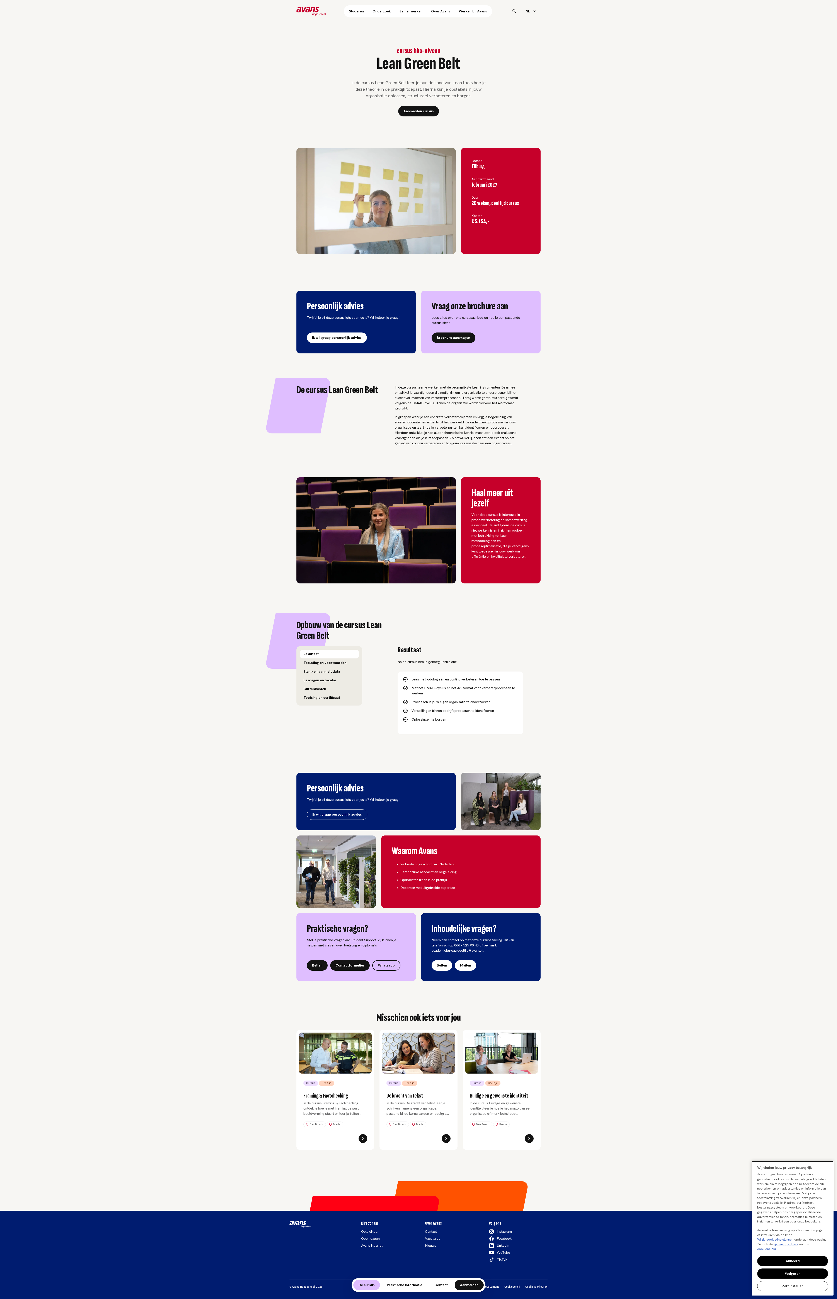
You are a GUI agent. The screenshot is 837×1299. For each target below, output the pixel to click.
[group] (329, 676)
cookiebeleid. (767, 1249)
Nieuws (430, 1245)
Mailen (465, 965)
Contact (441, 1285)
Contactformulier (349, 965)
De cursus (367, 1285)
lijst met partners (786, 1244)
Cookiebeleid (512, 1287)
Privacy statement (487, 1287)
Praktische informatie (404, 1285)
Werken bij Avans (473, 11)
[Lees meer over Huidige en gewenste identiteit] (529, 1138)
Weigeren (792, 1273)
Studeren (356, 11)
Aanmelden (469, 1285)
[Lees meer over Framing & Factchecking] (363, 1138)
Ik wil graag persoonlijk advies (337, 337)
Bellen (317, 965)
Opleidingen (370, 1231)
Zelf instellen (792, 1286)
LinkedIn (503, 1245)
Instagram (504, 1231)
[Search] (514, 11)
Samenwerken (411, 11)
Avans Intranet (372, 1245)
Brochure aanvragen (453, 337)
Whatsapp (386, 965)
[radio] (329, 654)
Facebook (504, 1238)
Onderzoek (382, 11)
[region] (793, 1228)
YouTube (503, 1252)
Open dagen (370, 1238)
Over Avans (440, 11)
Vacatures (432, 1238)
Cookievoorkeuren (536, 1287)
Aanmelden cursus (418, 111)
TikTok (502, 1259)
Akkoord (793, 1261)
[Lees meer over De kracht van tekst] (446, 1138)
